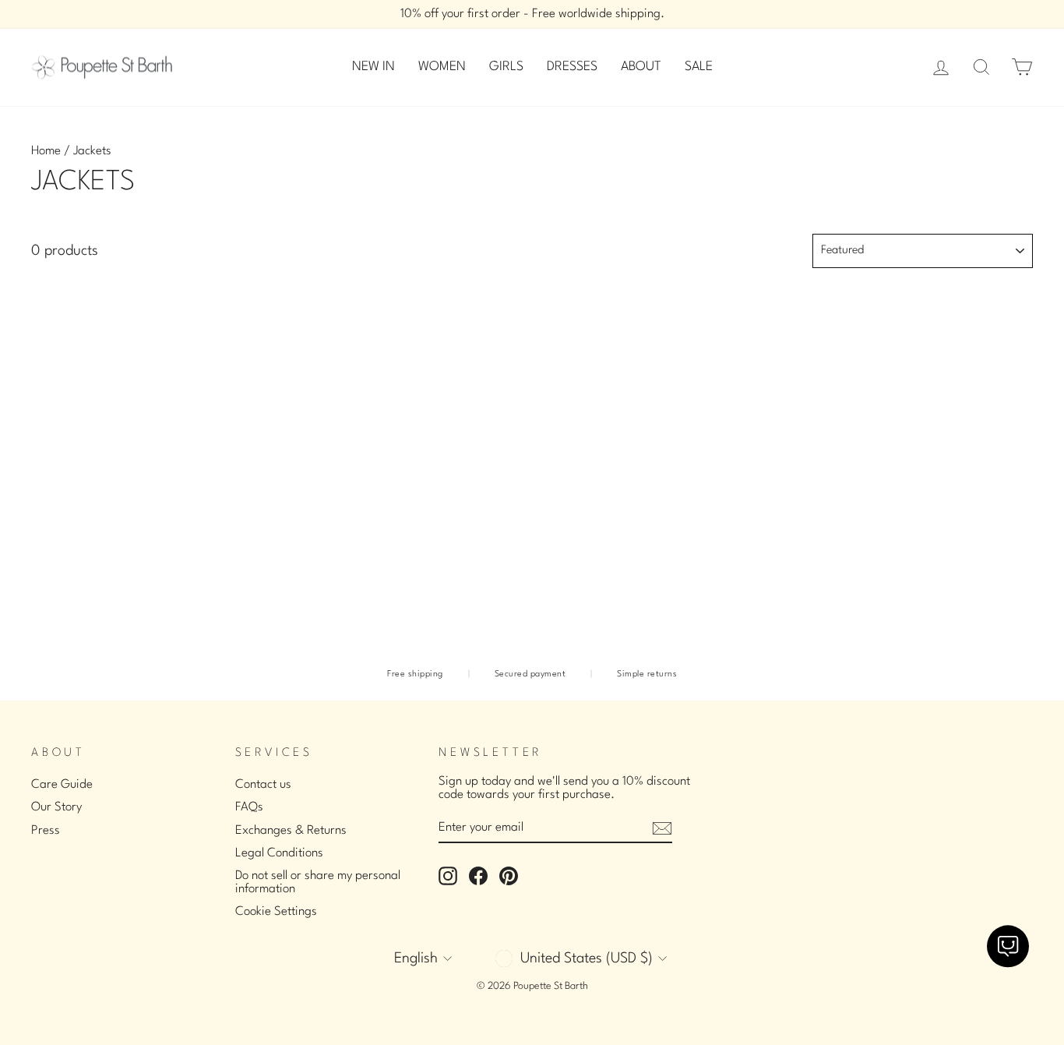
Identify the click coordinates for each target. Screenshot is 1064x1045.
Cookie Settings (276, 912)
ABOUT (641, 66)
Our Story (56, 807)
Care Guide (62, 784)
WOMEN (442, 66)
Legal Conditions (279, 853)
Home (46, 151)
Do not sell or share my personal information (317, 882)
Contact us (263, 784)
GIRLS (506, 66)
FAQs (249, 807)
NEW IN (373, 66)
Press (45, 830)
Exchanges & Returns (291, 830)
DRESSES (572, 66)
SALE (699, 66)
